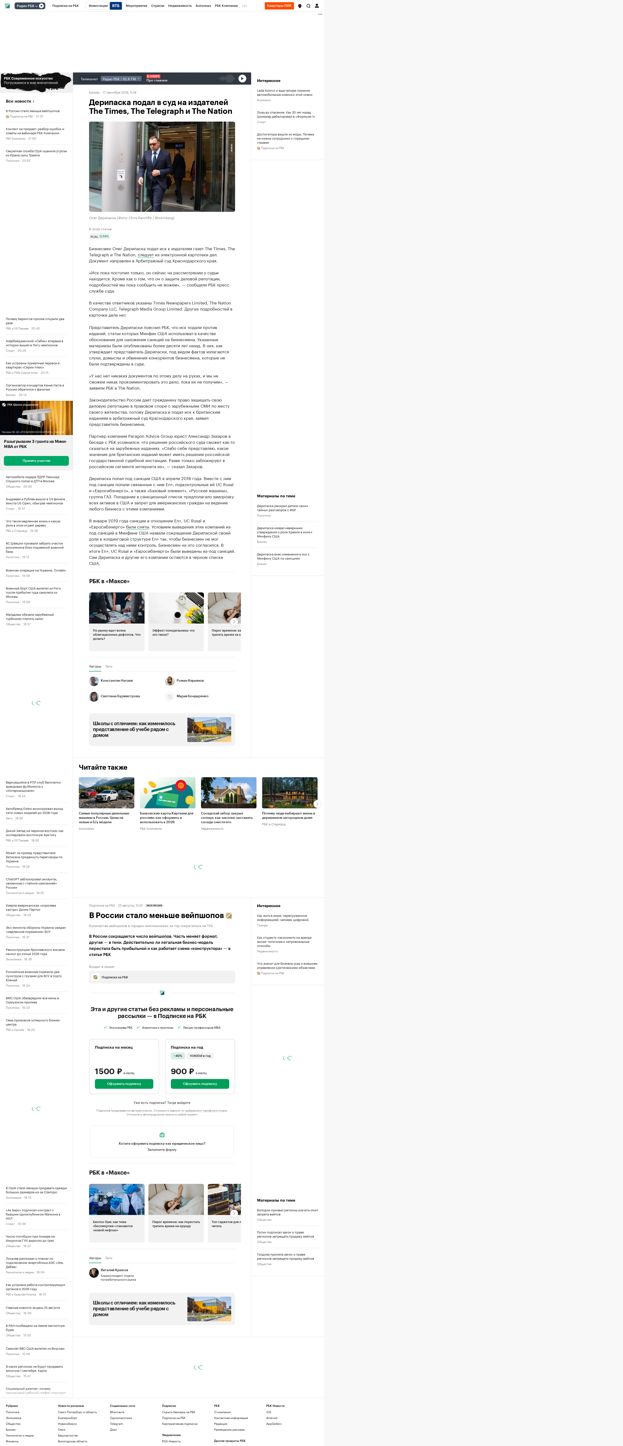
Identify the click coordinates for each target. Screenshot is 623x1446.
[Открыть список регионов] (300, 6)
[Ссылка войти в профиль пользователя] (316, 5)
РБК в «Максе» (109, 626)
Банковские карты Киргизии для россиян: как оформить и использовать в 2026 (166, 862)
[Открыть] (36, 6)
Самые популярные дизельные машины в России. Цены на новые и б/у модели (104, 862)
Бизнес (11, 394)
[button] (300, 6)
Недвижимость (212, 872)
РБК (92, 353)
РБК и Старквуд (16, 530)
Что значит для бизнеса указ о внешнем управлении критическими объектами (287, 1010)
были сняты (137, 571)
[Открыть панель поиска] (309, 6)
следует (146, 254)
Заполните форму (161, 1193)
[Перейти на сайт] (36, 82)
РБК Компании (15, 138)
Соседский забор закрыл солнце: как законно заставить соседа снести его (227, 862)
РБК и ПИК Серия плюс (22, 372)
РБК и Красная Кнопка (21, 1294)
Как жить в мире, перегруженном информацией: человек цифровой (283, 962)
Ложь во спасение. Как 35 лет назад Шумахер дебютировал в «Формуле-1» (286, 114)
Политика (12, 160)
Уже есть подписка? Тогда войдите (162, 1146)
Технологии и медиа (20, 892)
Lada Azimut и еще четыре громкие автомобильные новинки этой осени (284, 92)
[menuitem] (65, 6)
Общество (13, 486)
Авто (9, 817)
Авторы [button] (95, 710)
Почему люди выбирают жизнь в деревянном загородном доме (288, 860)
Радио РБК (25, 6)
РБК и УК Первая (17, 328)
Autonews (264, 99)
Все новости (18, 101)
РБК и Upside (15, 1029)
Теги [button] (108, 710)
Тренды (262, 969)
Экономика (13, 958)
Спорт (10, 350)
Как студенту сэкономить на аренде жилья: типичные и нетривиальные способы (284, 986)
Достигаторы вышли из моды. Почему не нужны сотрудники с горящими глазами (285, 138)
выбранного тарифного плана (206, 1154)
